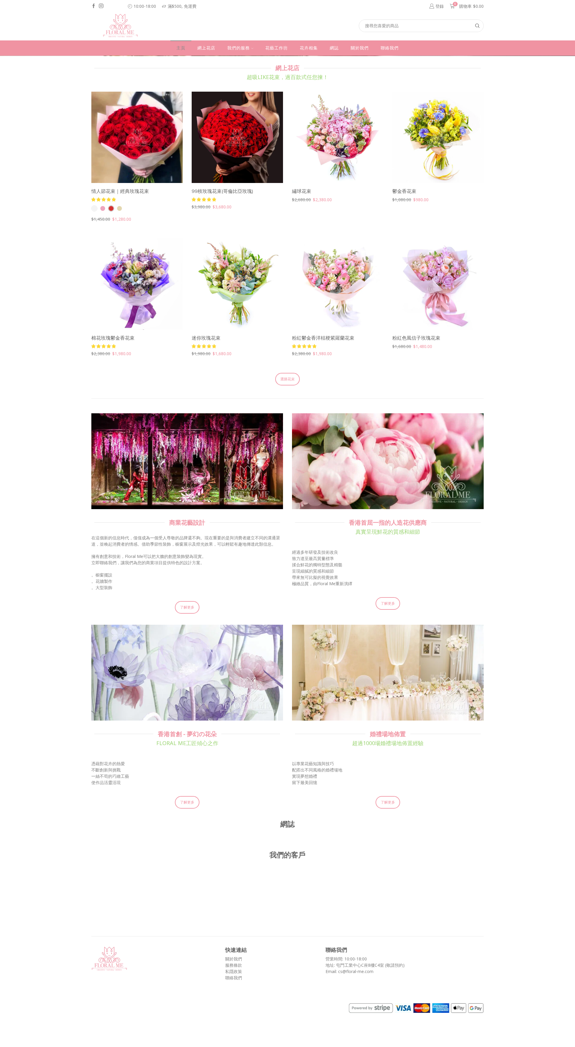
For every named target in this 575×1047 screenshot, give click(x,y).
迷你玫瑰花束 (206, 338)
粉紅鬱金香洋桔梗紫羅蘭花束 (323, 338)
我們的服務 (238, 48)
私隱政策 (233, 971)
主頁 (180, 48)
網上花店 (206, 48)
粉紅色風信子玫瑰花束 (416, 338)
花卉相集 (309, 48)
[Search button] (477, 26)
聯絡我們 (390, 48)
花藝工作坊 (276, 48)
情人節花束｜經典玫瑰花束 (120, 191)
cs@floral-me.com (355, 971)
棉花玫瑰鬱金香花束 (112, 338)
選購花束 (287, 379)
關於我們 (360, 48)
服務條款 (233, 965)
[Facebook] (93, 6)
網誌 (334, 48)
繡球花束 (301, 191)
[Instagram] (101, 6)
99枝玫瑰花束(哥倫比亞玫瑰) (222, 191)
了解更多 (187, 607)
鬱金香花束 (404, 191)
